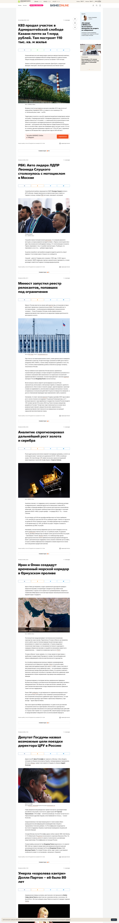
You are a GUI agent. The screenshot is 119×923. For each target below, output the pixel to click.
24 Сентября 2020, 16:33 (23, 20)
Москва (87, 1)
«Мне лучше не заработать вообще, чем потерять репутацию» (90, 25)
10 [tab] (93, 69)
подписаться (63, 136)
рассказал (48, 240)
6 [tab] (90, 69)
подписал (66, 376)
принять (114, 919)
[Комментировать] (75, 19)
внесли (45, 397)
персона (83, 13)
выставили (38, 108)
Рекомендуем (85, 57)
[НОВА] (36, 5)
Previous (82, 38)
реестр (51, 305)
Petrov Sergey (30, 354)
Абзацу (33, 763)
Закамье (25, 5)
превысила (32, 531)
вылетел (39, 836)
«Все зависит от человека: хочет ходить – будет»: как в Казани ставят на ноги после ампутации (90, 61)
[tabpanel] (90, 24)
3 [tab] (88, 69)
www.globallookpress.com (43, 354)
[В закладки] (75, 23)
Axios (50, 664)
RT (41, 458)
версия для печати (65, 143)
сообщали (35, 692)
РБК (42, 195)
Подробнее (67, 919)
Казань (78, 1)
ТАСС (58, 650)
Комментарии (44, 150)
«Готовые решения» (92, 18)
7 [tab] (91, 69)
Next (99, 38)
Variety (27, 901)
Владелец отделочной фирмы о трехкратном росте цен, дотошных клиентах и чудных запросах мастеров (90, 32)
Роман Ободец (91, 17)
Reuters (41, 535)
